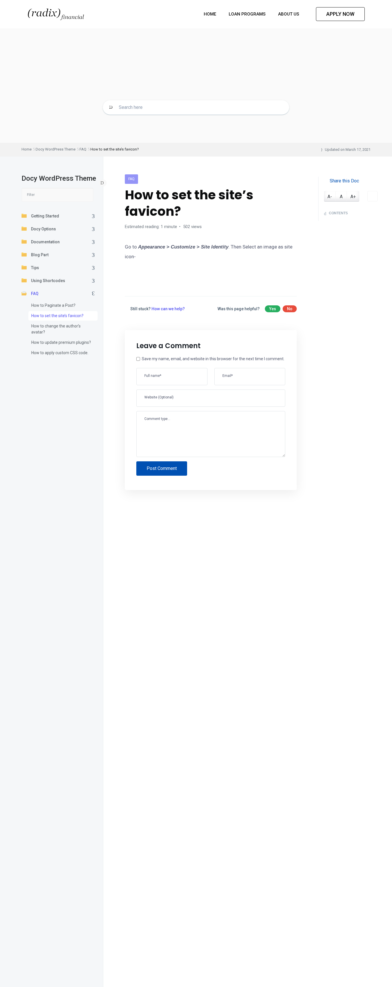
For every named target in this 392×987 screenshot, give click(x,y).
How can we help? (168, 308)
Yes (272, 308)
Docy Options (43, 229)
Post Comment (162, 468)
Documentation (45, 242)
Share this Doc (344, 181)
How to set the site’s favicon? (57, 315)
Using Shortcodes (48, 280)
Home (210, 14)
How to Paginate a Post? (53, 305)
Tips (35, 267)
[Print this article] (372, 196)
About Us (289, 14)
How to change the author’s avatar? (56, 329)
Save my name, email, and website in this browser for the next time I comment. (213, 358)
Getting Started (45, 216)
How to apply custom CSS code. (59, 352)
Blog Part (39, 254)
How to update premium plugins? (61, 342)
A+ (353, 197)
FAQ (34, 293)
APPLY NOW (340, 14)
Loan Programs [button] (248, 14)
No (289, 308)
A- (329, 197)
